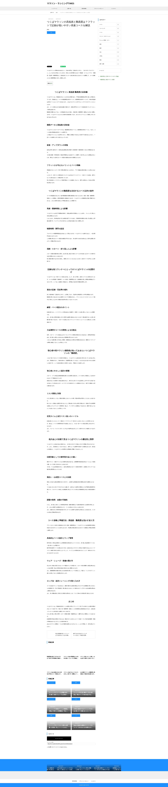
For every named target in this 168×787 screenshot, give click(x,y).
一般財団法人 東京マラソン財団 (106, 79)
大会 (51, 32)
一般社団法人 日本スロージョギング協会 (109, 76)
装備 (51, 715)
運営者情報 (84, 8)
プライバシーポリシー (98, 8)
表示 (51, 83)
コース (76, 715)
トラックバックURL (50, 742)
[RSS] (48, 785)
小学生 (76, 699)
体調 (76, 682)
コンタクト (113, 8)
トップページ (54, 8)
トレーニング (51, 682)
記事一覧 (69, 8)
